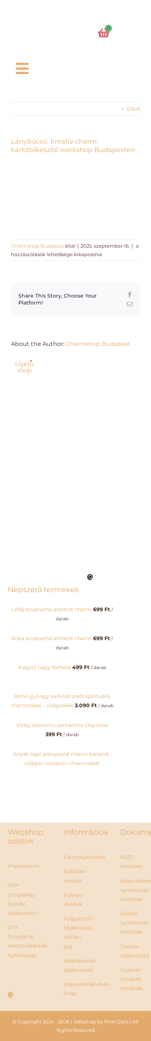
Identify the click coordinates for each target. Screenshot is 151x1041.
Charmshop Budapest (37, 246)
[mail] (90, 577)
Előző (133, 109)
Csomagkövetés (84, 857)
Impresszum (24, 866)
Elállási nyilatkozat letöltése (134, 922)
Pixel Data (116, 1022)
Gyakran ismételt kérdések (131, 979)
